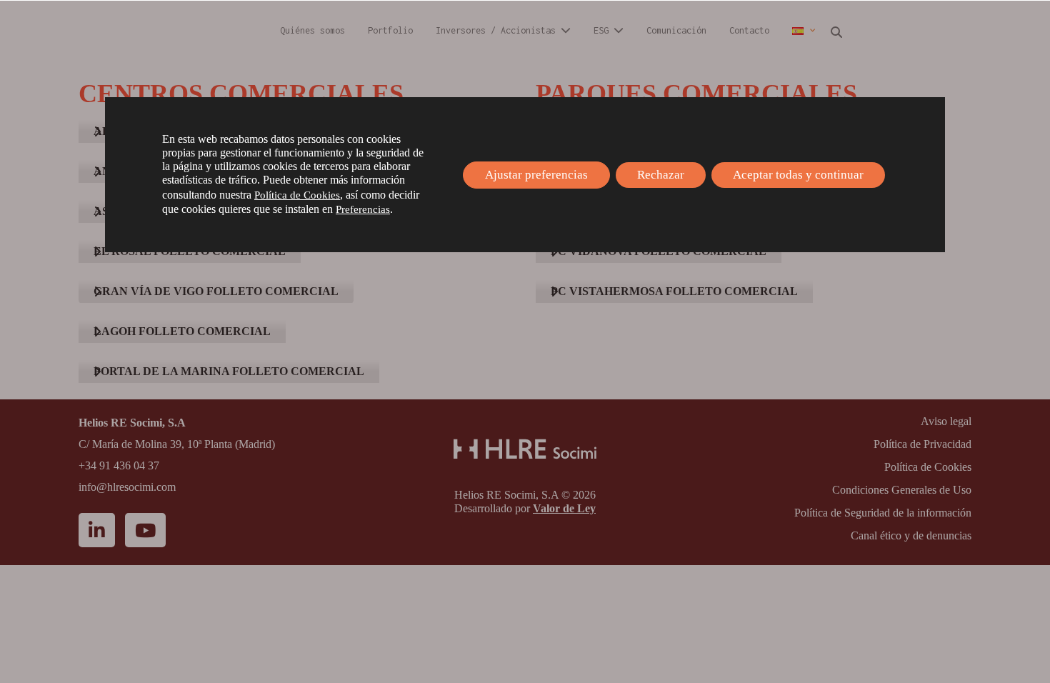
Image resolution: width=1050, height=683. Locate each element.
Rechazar (660, 174)
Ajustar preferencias (536, 174)
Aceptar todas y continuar (798, 174)
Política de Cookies (297, 195)
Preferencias (363, 209)
